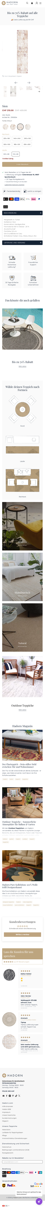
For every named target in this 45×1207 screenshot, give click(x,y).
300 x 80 (6, 154)
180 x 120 (17, 144)
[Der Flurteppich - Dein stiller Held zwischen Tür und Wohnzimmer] (22, 745)
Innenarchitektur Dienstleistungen (14, 1138)
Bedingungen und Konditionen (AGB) (15, 1150)
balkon (5, 839)
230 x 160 (6, 138)
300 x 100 (6, 144)
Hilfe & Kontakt (7, 1106)
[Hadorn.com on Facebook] (6, 1096)
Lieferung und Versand (14, 243)
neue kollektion (7, 905)
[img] (8, 962)
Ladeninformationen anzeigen (14, 185)
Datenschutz (6, 1147)
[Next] (28, 82)
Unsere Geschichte (9, 1115)
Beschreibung (10, 213)
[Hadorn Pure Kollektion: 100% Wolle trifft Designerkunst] (22, 865)
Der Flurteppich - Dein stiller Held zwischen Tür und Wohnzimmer (19, 765)
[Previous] (16, 82)
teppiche (25, 779)
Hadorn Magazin (22, 726)
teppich (18, 779)
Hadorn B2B (6, 1109)
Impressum (6, 1112)
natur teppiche (27, 902)
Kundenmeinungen (9, 1118)
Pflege (4, 1135)
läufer (11, 779)
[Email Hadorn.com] (3, 1096)
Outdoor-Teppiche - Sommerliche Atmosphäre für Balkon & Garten (19, 823)
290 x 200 (27, 144)
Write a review (22, 934)
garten (12, 839)
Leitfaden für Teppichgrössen (12, 1132)
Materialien (6, 1129)
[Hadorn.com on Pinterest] (13, 1096)
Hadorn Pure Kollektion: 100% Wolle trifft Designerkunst (20, 886)
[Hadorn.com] (13, 3)
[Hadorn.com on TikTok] (16, 1096)
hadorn (5, 779)
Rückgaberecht (7, 1153)
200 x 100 (27, 138)
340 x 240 (17, 138)
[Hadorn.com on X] (19, 1096)
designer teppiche (8, 902)
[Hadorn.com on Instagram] (10, 1096)
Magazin (5, 1121)
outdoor (25, 839)
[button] (20, 1059)
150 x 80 (15, 154)
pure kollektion (19, 905)
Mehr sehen (22, 366)
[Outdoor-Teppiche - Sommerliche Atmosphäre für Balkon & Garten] (22, 802)
